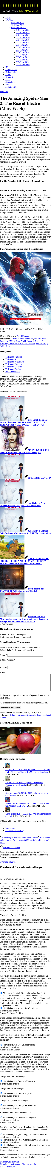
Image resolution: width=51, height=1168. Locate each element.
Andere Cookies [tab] (7, 1122)
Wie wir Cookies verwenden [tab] (12, 879)
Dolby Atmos (40, 339)
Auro (15, 339)
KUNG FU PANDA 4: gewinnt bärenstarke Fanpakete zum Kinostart (24, 783)
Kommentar (6, 672)
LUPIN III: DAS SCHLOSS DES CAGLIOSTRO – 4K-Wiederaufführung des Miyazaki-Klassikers (27, 770)
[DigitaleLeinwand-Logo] (20, 13)
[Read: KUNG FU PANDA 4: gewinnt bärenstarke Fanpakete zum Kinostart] (7, 780)
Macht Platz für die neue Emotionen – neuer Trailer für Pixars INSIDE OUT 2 (27, 804)
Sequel (38, 341)
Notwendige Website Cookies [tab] (13, 915)
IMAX (12, 341)
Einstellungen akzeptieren (11, 1164)
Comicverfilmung (25, 339)
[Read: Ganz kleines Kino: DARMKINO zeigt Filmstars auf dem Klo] (7, 811)
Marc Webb (21, 341)
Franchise (4, 341)
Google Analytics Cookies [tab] (11, 1013)
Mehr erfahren (9, 862)
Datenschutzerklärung (9, 1162)
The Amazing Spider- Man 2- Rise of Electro (22, 342)
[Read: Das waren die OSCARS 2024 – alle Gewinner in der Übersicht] (7, 790)
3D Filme (4, 91)
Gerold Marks (23, 336)
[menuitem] (28, 17)
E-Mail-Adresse (7, 660)
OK (1, 862)
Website (3, 667)
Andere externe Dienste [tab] (10, 1050)
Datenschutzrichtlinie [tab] (9, 1150)
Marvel (30, 341)
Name (3, 655)
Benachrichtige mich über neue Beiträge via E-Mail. (25, 703)
